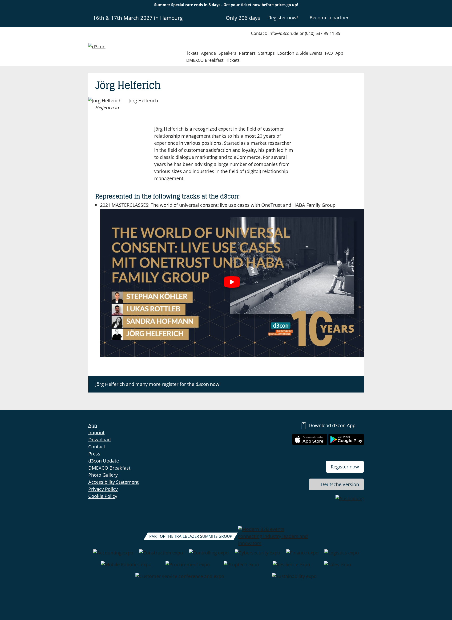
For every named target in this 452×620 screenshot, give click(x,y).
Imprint (96, 432)
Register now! (283, 17)
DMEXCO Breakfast (204, 60)
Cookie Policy (102, 496)
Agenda (208, 53)
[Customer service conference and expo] (179, 579)
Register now (345, 466)
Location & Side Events (299, 53)
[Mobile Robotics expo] (126, 567)
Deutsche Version (340, 484)
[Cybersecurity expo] (257, 555)
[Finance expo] (302, 555)
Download (99, 439)
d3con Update (103, 461)
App (339, 53)
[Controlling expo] (209, 555)
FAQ (329, 53)
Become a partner (329, 17)
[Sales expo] (337, 567)
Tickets (191, 53)
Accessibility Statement (113, 482)
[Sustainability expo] (294, 579)
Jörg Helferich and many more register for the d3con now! (158, 384)
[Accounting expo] (113, 555)
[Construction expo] (161, 555)
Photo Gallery (103, 475)
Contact (96, 446)
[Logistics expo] (341, 555)
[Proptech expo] (241, 567)
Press (94, 454)
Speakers (227, 53)
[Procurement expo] (187, 567)
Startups (266, 53)
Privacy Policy (103, 489)
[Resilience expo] (291, 567)
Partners (247, 53)
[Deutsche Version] (360, 17)
